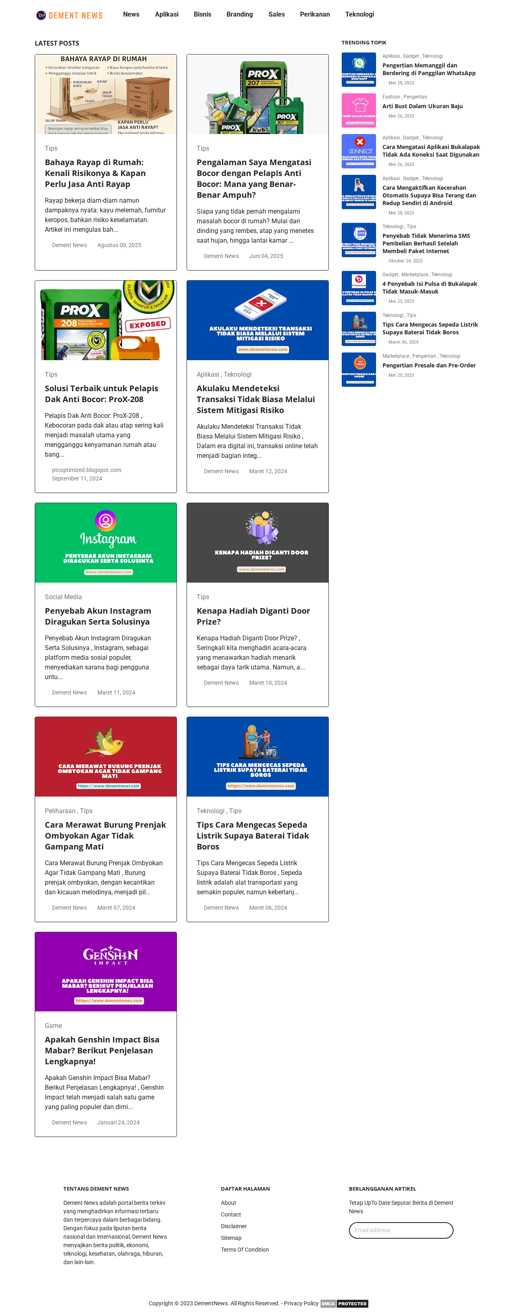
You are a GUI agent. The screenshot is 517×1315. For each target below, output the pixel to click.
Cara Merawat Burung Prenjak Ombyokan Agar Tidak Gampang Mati (105, 835)
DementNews (211, 1303)
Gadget (411, 56)
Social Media (63, 597)
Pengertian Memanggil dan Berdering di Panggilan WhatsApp (429, 69)
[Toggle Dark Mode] (461, 14)
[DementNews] (444, 14)
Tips (51, 148)
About (228, 1203)
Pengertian (415, 97)
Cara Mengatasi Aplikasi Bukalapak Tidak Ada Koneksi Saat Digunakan (431, 150)
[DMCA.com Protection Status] (344, 1303)
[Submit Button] (444, 1230)
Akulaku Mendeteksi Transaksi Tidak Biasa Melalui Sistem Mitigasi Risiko (256, 399)
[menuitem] (131, 14)
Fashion (391, 97)
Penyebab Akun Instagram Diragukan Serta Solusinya (98, 616)
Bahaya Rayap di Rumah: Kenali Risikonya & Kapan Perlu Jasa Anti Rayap (95, 173)
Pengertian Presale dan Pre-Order (429, 365)
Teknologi (238, 374)
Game (53, 1026)
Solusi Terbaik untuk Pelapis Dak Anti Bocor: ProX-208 (101, 394)
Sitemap (231, 1238)
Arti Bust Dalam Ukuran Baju (422, 106)
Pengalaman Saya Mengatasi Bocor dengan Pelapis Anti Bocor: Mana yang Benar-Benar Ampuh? (254, 178)
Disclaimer (234, 1226)
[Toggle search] (475, 14)
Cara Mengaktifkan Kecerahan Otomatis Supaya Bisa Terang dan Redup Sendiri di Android (429, 195)
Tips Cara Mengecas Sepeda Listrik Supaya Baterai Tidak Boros (253, 835)
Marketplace (415, 274)
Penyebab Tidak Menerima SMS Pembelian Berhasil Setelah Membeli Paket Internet (426, 243)
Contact (231, 1214)
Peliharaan (61, 811)
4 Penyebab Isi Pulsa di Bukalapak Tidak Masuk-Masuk (429, 287)
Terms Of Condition (245, 1249)
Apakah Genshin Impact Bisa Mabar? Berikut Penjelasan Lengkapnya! (102, 1050)
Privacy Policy (301, 1303)
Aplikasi (209, 374)
